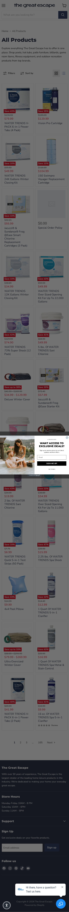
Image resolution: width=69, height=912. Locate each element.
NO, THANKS (52, 469)
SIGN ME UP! (51, 463)
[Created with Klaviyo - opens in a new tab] (34, 475)
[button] (7, 905)
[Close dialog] (67, 437)
